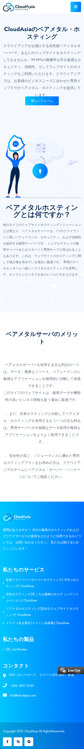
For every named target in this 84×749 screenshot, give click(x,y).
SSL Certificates (16, 649)
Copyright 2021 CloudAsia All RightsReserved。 (35, 731)
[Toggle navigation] (76, 7)
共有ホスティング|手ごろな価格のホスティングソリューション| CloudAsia (42, 597)
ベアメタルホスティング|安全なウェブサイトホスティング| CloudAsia (42, 611)
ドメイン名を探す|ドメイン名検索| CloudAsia (37, 623)
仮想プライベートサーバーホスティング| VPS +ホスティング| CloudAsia (42, 583)
